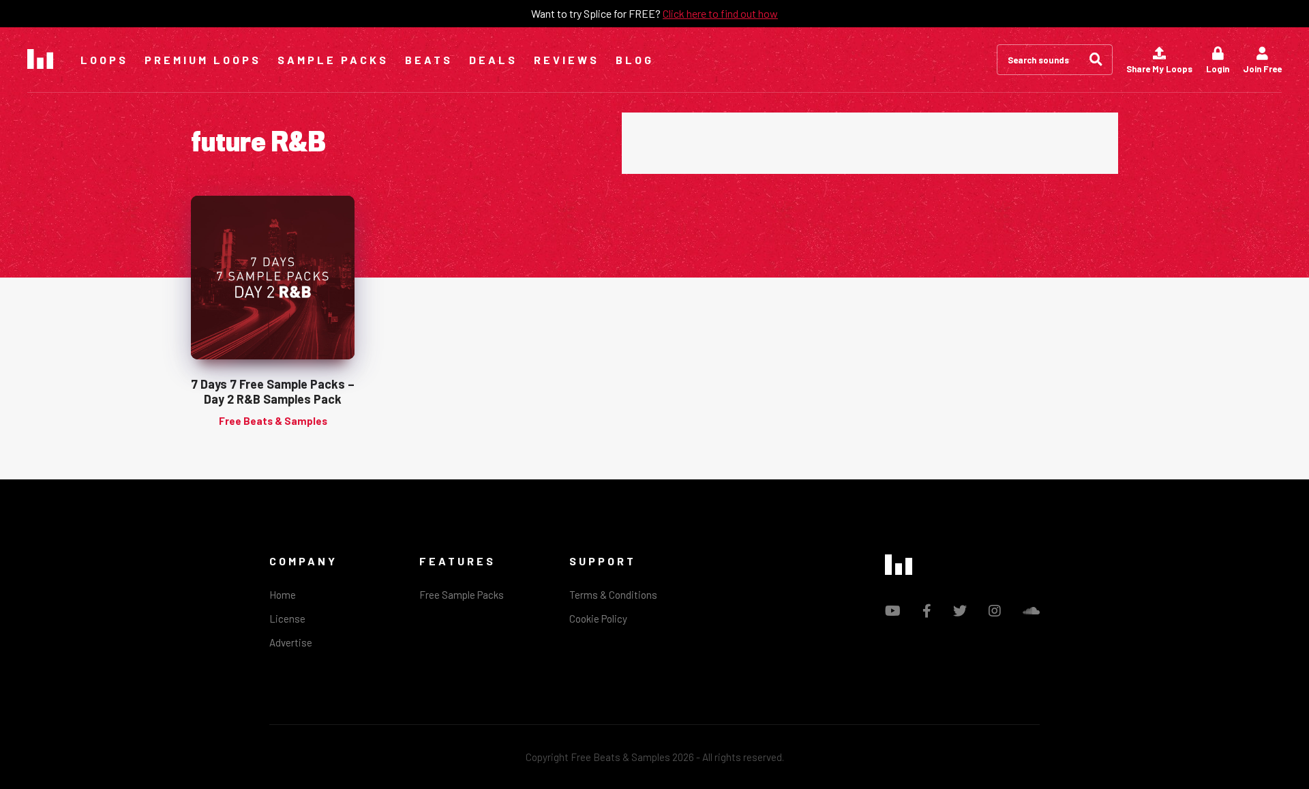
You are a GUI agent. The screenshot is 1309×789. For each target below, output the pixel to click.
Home (282, 595)
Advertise (290, 642)
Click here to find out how (720, 13)
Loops (104, 59)
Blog (635, 59)
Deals (493, 59)
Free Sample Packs (461, 595)
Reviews (566, 59)
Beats (429, 59)
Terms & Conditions (613, 595)
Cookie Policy (598, 618)
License (287, 618)
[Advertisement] (870, 143)
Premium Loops (203, 59)
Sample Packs (333, 59)
